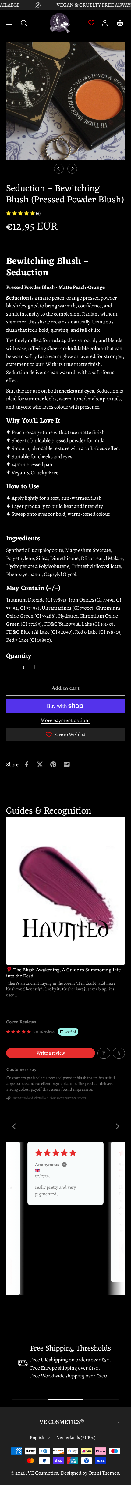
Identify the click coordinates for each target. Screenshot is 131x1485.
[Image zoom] (65, 101)
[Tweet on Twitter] (40, 764)
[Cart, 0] (118, 23)
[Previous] (16, 1127)
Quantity (18, 655)
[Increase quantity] (34, 667)
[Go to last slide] (59, 169)
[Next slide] (72, 169)
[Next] (115, 1127)
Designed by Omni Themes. (90, 1473)
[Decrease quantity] (12, 667)
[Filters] (103, 1053)
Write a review (51, 1053)
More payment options (65, 721)
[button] (9, 23)
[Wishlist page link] (91, 23)
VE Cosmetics (43, 1473)
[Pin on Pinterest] (53, 764)
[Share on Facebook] (26, 764)
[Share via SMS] (66, 764)
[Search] (23, 23)
